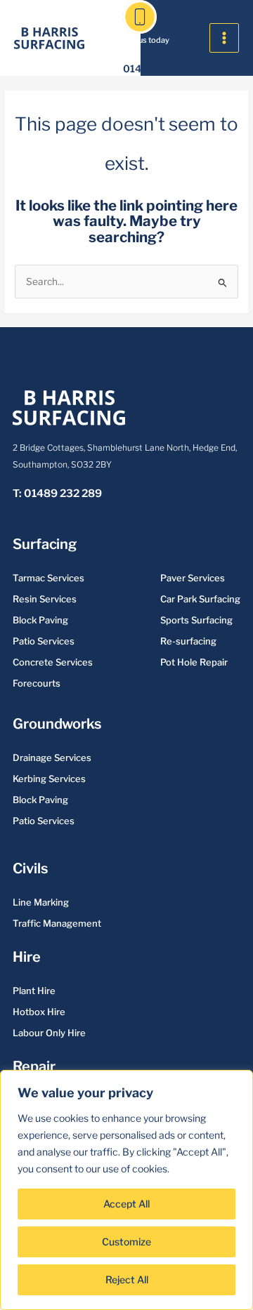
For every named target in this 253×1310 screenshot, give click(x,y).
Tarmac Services (48, 577)
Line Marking (41, 902)
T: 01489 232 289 (57, 493)
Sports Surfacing (196, 620)
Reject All (126, 1279)
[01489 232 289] (140, 17)
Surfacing (45, 544)
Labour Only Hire (49, 1032)
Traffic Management (57, 923)
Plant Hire (34, 990)
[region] (126, 1190)
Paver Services (192, 577)
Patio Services (43, 641)
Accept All (126, 1204)
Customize (126, 1242)
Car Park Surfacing (200, 598)
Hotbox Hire (39, 1011)
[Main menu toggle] (224, 38)
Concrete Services (53, 662)
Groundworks (57, 723)
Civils (30, 868)
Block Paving (40, 620)
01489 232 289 (159, 68)
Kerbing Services (49, 778)
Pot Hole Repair (194, 662)
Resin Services (45, 598)
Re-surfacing (188, 641)
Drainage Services (52, 757)
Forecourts (36, 683)
